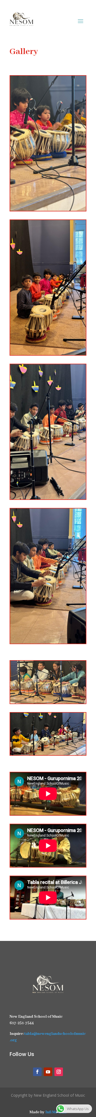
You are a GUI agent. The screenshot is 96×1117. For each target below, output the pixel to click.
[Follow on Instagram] (58, 1071)
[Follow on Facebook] (37, 1071)
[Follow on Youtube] (48, 1071)
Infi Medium (55, 1112)
